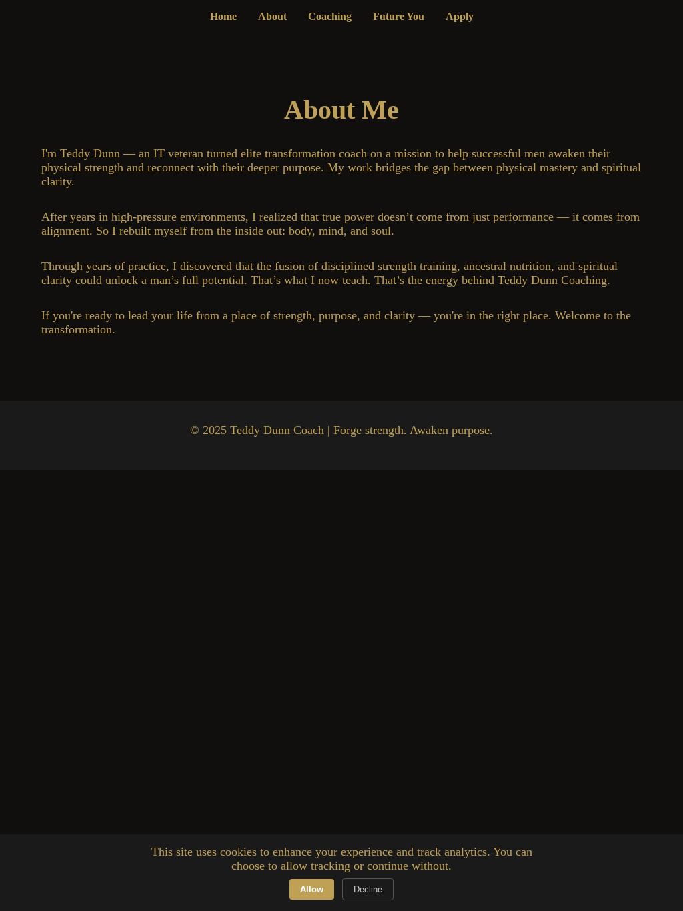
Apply (460, 16)
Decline (368, 889)
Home (223, 16)
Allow (311, 889)
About (272, 16)
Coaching (330, 16)
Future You (398, 16)
